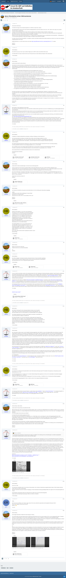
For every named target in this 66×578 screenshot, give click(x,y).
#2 (63, 47)
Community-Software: (33, 576)
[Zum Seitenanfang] (64, 576)
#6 (63, 161)
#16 (63, 403)
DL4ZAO (21, 128)
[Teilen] (64, 20)
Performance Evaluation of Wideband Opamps (34, 279)
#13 (63, 328)
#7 (63, 186)
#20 (63, 510)
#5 (63, 132)
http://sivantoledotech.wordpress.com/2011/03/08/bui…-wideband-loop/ (25, 455)
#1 (63, 23)
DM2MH (7, 17)
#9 (63, 242)
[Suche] (63, 1)
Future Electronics (23, 355)
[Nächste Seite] (7, 20)
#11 (63, 271)
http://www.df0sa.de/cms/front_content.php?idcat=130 (41, 41)
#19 (63, 498)
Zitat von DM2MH (17, 433)
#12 (63, 306)
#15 (63, 388)
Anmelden (59, 1)
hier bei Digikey (32, 357)
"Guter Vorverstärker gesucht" (52, 275)
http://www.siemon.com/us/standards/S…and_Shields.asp (22, 456)
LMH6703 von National (49, 346)
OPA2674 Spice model (16, 291)
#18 (63, 481)
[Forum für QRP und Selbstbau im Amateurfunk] (33, 7)
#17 (63, 429)
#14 (63, 366)
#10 (63, 254)
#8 (63, 207)
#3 (63, 59)
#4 (63, 105)
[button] (53, 1)
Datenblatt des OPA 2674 (50, 285)
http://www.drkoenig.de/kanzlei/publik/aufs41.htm (22, 116)
